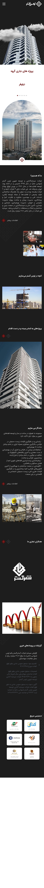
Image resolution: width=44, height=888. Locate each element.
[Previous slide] (3, 336)
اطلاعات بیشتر (12, 220)
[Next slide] (8, 336)
